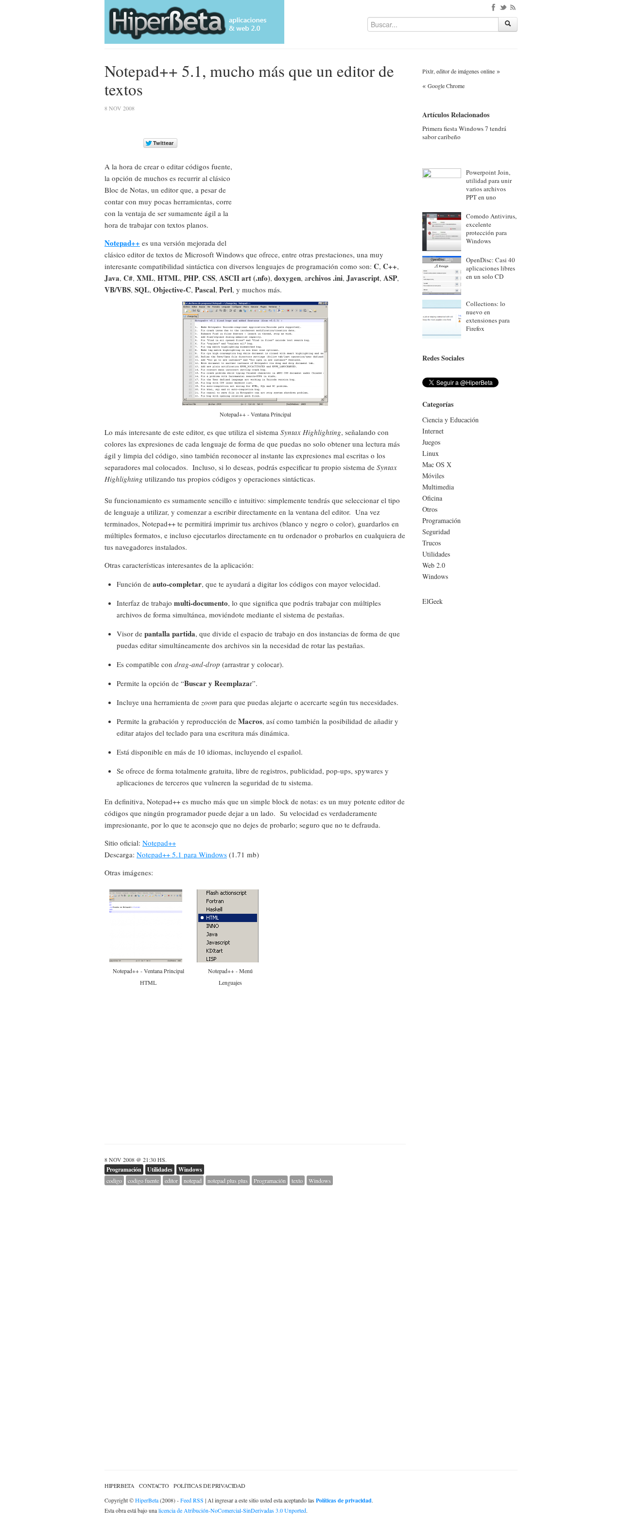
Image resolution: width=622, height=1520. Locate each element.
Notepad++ (122, 242)
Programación (123, 1169)
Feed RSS (192, 1500)
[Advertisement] (324, 174)
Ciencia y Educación (450, 419)
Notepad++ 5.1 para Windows (182, 854)
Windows (190, 1169)
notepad (193, 1180)
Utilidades (160, 1169)
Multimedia (438, 486)
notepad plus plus (227, 1180)
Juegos (431, 442)
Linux (430, 453)
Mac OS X (436, 464)
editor (171, 1180)
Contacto (154, 1485)
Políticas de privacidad (209, 1485)
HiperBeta (119, 1485)
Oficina (432, 498)
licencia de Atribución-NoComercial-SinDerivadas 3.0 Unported (232, 1510)
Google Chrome (446, 86)
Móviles (433, 475)
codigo (114, 1180)
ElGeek (432, 601)
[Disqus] (255, 1307)
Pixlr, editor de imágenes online (458, 71)
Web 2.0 (433, 565)
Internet (433, 430)
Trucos (431, 542)
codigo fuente (143, 1180)
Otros (429, 509)
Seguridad (436, 531)
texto (297, 1180)
